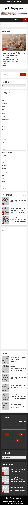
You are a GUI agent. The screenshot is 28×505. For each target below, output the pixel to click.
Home (7, 498)
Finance (4, 139)
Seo (3, 175)
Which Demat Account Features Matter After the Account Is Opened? (5, 369)
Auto (3, 100)
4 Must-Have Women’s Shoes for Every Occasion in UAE (14, 42)
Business (4, 103)
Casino (3, 106)
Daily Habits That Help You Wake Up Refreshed (5, 201)
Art (2, 97)
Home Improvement (7, 152)
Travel (3, 185)
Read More (4, 65)
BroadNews (13, 503)
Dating (3, 113)
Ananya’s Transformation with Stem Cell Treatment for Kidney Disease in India (5, 220)
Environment (5, 123)
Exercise (4, 129)
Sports (3, 178)
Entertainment (5, 119)
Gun (3, 146)
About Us (12, 498)
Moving (4, 168)
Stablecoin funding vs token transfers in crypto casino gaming (5, 406)
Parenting (4, 172)
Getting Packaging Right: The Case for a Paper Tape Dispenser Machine (5, 211)
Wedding (4, 188)
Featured (4, 136)
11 (6, 434)
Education (4, 116)
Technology (5, 181)
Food (3, 142)
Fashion (4, 48)
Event (3, 126)
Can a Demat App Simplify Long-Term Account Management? (5, 360)
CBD (3, 110)
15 (21, 434)
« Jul (3, 446)
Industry (4, 155)
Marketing (4, 165)
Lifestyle (4, 162)
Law (3, 159)
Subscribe (25, 20)
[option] (14, 202)
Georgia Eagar (6, 57)
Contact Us (18, 498)
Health (3, 149)
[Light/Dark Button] (16, 19)
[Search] (20, 19)
